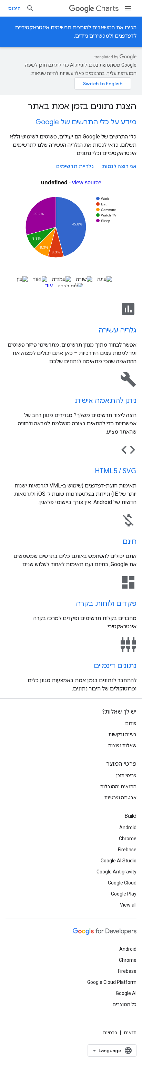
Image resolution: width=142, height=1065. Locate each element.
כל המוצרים (124, 1004)
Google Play (123, 894)
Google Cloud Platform (111, 982)
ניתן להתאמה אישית (105, 400)
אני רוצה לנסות (119, 166)
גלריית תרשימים (75, 166)
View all (128, 905)
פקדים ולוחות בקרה (106, 603)
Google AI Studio (118, 860)
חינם (129, 541)
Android (127, 827)
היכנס (14, 8)
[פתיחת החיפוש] (30, 8)
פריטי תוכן (126, 775)
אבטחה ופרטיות (120, 797)
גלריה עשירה (117, 330)
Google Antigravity (116, 871)
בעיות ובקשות (122, 734)
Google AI (126, 993)
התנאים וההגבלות (118, 786)
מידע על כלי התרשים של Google (86, 122)
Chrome (127, 838)
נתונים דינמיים (115, 665)
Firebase (127, 849)
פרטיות (110, 1032)
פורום (130, 723)
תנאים (130, 1032)
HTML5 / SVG (115, 471)
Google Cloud (122, 882)
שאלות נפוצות (122, 745)
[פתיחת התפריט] (128, 8)
